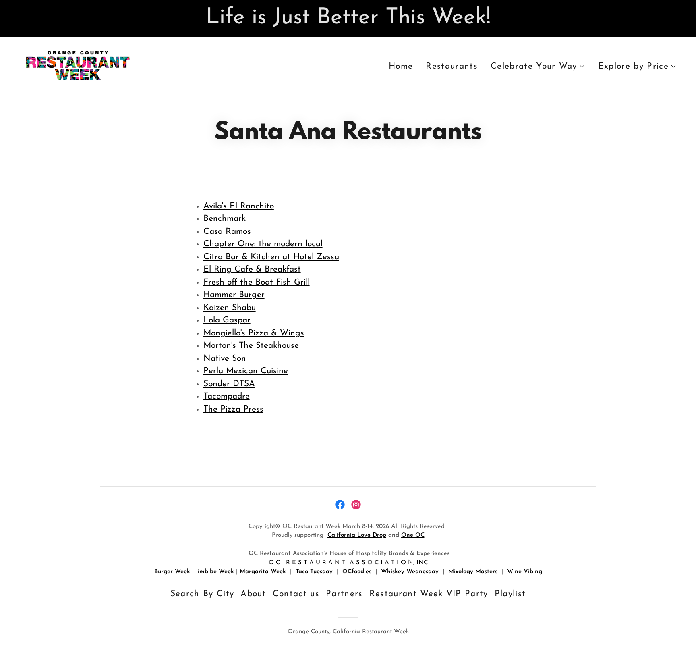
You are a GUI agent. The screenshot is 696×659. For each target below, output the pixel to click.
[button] (538, 66)
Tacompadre (226, 396)
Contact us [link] (296, 594)
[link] (77, 64)
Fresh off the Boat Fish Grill (256, 282)
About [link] (253, 594)
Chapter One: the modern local (263, 244)
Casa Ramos (227, 231)
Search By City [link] (202, 594)
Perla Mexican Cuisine (245, 371)
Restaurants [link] (452, 66)
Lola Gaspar (227, 320)
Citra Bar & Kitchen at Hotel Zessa (271, 257)
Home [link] (401, 66)
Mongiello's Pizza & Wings (253, 333)
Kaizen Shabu (229, 308)
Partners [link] (344, 594)
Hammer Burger (234, 295)
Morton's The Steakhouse (251, 345)
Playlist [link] (510, 594)
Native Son (224, 358)
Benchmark (224, 218)
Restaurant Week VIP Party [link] (428, 594)
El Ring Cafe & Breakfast (252, 269)
